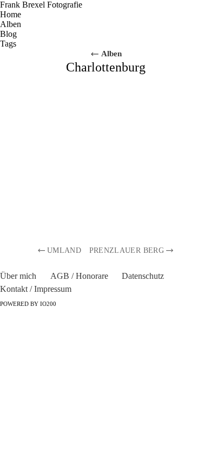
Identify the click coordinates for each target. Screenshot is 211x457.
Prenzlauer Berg (126, 250)
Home (10, 14)
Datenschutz (143, 275)
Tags (8, 43)
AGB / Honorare (79, 275)
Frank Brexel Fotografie (41, 4)
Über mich (18, 275)
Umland (64, 250)
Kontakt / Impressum (35, 288)
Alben (10, 24)
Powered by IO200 (28, 304)
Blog (8, 33)
